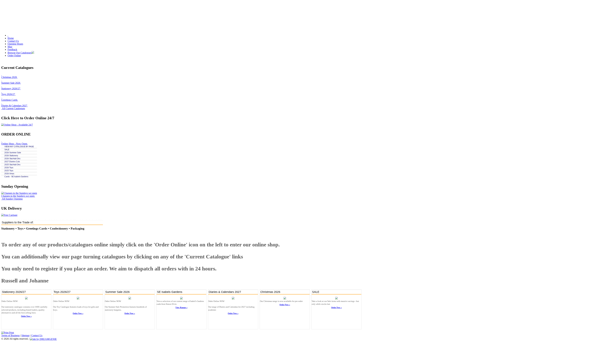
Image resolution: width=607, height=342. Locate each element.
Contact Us (13, 41)
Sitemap (25, 335)
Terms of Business (10, 335)
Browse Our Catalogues (20, 52)
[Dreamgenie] (43, 338)
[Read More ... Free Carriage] (9, 215)
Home (11, 38)
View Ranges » (181, 307)
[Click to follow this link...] (26, 299)
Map (10, 46)
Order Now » (26, 316)
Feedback (12, 49)
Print (11, 332)
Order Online (14, 55)
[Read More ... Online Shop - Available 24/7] (17, 124)
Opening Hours (15, 43)
